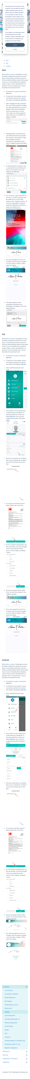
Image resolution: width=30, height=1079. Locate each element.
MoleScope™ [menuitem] (6, 1051)
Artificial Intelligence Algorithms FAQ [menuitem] (15, 1040)
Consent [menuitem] (7, 1012)
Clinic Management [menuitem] (10, 1015)
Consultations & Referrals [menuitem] (11, 994)
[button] (26, 987)
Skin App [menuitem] (5, 1055)
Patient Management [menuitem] (10, 997)
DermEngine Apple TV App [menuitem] (12, 1044)
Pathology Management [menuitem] (11, 1022)
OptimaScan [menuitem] (6, 1062)
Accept (15, 45)
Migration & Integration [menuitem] (11, 1048)
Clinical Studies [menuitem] (9, 1026)
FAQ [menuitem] (6, 1033)
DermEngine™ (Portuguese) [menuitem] (10, 1058)
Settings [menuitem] (7, 1030)
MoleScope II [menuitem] (8, 1008)
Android (8, 66)
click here (9, 93)
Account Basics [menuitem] (9, 990)
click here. (24, 100)
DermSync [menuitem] (7, 1037)
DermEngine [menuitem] (6, 987)
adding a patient (10, 74)
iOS (7, 63)
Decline (15, 49)
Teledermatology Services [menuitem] (11, 1005)
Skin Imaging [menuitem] (8, 1001)
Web (7, 60)
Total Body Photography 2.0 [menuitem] (12, 1019)
